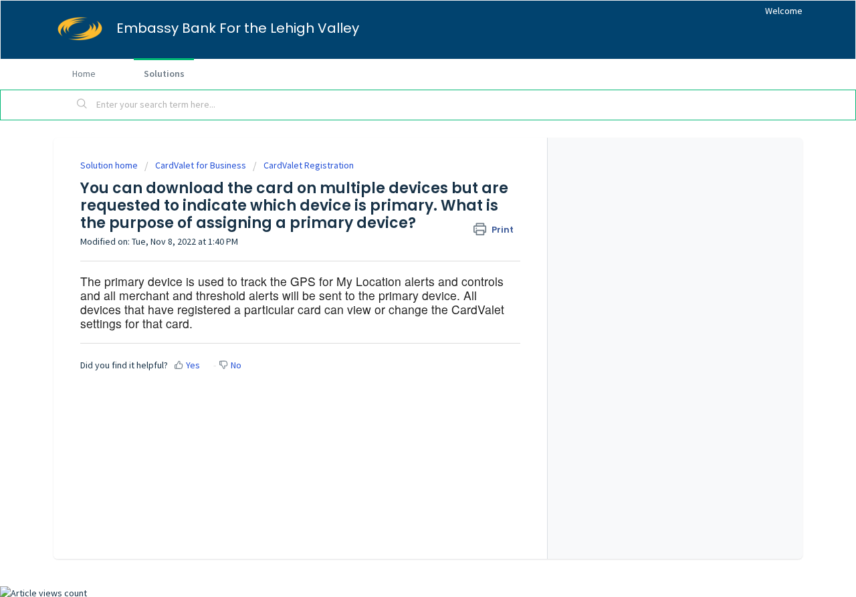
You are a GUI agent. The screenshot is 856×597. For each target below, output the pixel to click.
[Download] (403, 119)
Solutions (164, 74)
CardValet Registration (308, 165)
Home (84, 74)
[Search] (82, 105)
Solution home (110, 165)
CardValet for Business (200, 165)
